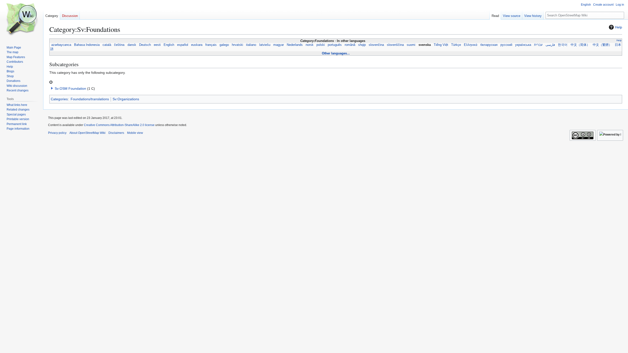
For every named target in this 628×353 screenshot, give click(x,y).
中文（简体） (580, 45)
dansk (132, 45)
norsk (309, 45)
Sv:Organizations (126, 99)
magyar (278, 45)
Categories (59, 99)
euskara (196, 45)
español (182, 45)
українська (523, 45)
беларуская (488, 45)
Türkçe (456, 45)
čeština (119, 45)
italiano (251, 45)
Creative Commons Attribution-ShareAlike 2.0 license (119, 125)
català (107, 45)
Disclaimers (116, 133)
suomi (411, 45)
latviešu (264, 45)
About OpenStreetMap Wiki (87, 133)
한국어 (562, 45)
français (211, 45)
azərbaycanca (61, 45)
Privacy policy (57, 133)
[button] (52, 88)
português (335, 45)
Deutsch (145, 45)
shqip (362, 45)
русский (506, 45)
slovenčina (376, 45)
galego (224, 45)
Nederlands (295, 45)
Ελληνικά (470, 45)
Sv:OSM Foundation (70, 88)
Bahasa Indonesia (87, 45)
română (350, 45)
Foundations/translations (90, 99)
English (169, 45)
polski (320, 45)
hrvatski (237, 45)
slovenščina (395, 45)
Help (618, 27)
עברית (538, 45)
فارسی (550, 45)
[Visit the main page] (21, 19)
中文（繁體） (602, 45)
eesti (157, 45)
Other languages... (336, 53)
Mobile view (135, 133)
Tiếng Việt (441, 45)
